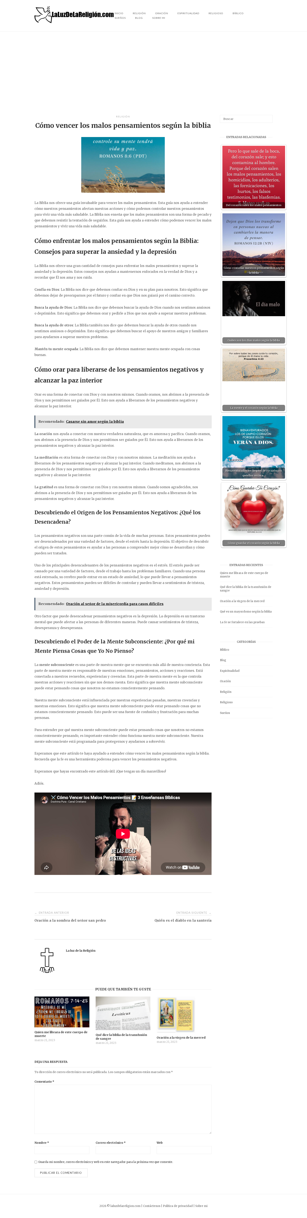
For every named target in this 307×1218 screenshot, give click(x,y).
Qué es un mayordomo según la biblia (246, 611)
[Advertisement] (153, 73)
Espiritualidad (188, 13)
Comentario (44, 1081)
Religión (123, 116)
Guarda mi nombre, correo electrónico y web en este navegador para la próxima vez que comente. (105, 1162)
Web (160, 1143)
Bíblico (238, 13)
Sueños (120, 17)
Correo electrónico (111, 1143)
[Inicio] (74, 22)
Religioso (216, 13)
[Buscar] (267, 117)
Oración (225, 681)
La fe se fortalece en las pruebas (242, 622)
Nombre (41, 1143)
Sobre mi (158, 17)
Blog (139, 17)
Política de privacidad (178, 1206)
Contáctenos (151, 1206)
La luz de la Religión (80, 951)
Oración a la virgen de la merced (242, 601)
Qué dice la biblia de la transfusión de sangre (245, 588)
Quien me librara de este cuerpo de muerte (244, 574)
